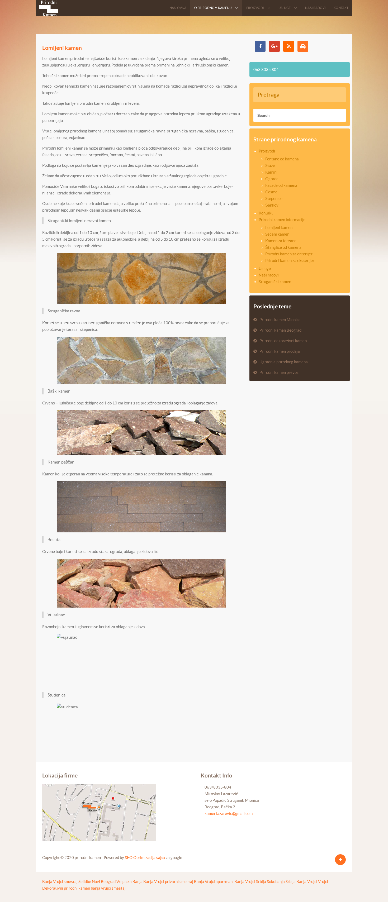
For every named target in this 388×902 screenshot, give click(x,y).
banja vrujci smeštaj (108, 888)
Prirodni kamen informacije (282, 219)
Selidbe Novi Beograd (97, 881)
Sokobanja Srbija (281, 881)
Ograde (271, 178)
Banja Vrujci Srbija (250, 881)
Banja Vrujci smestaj (60, 881)
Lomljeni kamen (62, 48)
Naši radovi (269, 275)
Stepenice (273, 198)
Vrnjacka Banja (129, 881)
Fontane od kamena (282, 159)
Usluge (265, 268)
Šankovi (272, 205)
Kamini (271, 172)
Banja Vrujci (306, 881)
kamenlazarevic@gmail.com (229, 813)
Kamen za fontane (280, 240)
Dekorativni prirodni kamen (66, 888)
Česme (271, 192)
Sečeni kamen (277, 234)
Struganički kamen (275, 281)
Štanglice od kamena (283, 247)
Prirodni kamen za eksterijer (289, 260)
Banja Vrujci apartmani (214, 881)
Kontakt (266, 213)
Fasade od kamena (281, 185)
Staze (270, 165)
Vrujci (323, 881)
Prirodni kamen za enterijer (289, 254)
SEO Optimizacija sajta (145, 857)
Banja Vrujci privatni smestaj (168, 881)
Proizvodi (267, 151)
